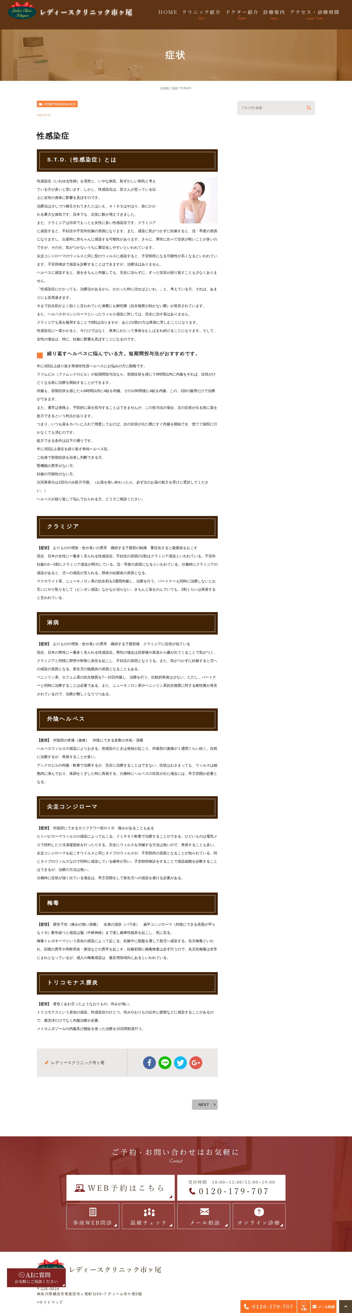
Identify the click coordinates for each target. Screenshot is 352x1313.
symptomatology (60, 104)
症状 (175, 88)
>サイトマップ (50, 1302)
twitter (180, 1062)
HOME (165, 88)
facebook (149, 1062)
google (195, 1062)
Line (164, 1062)
